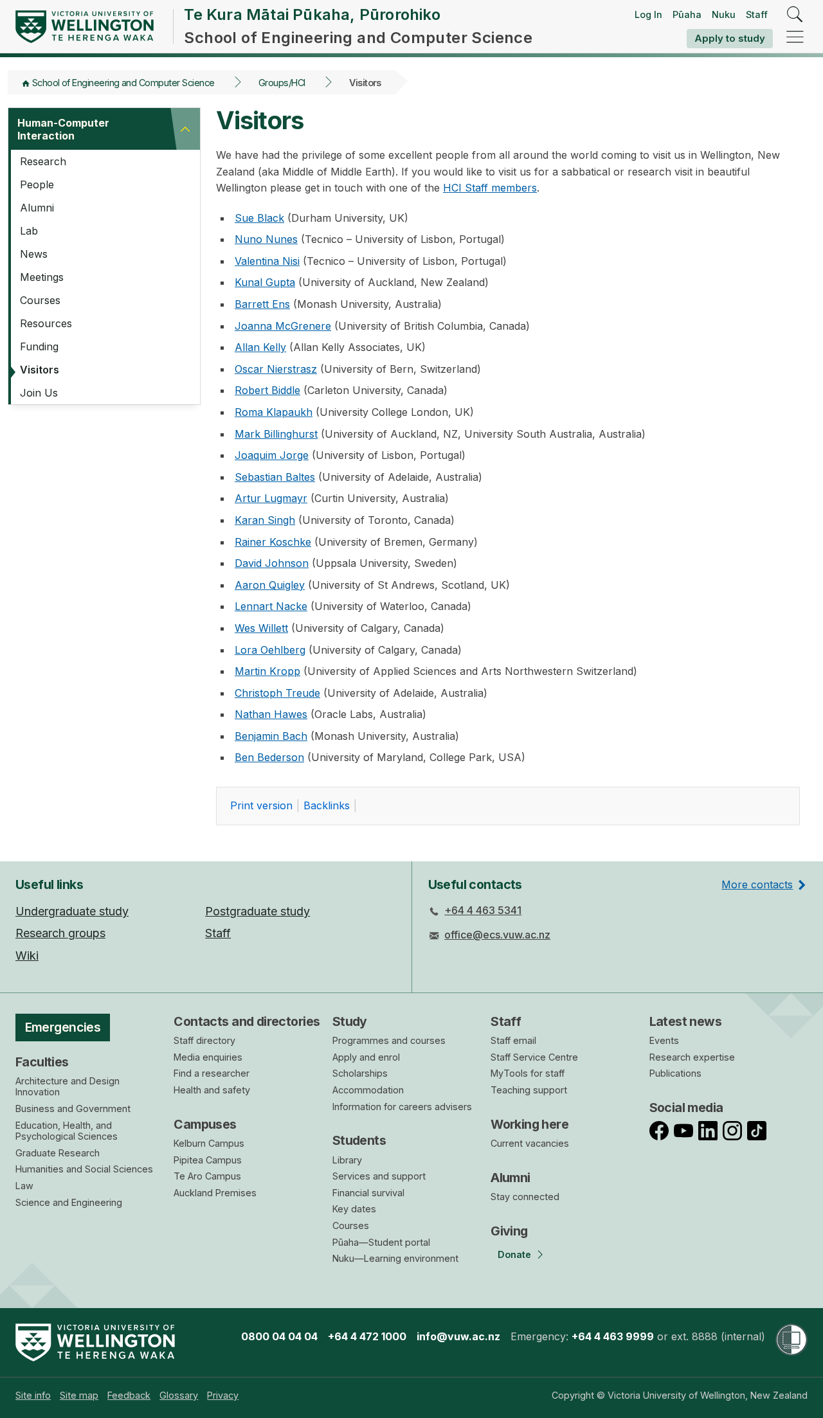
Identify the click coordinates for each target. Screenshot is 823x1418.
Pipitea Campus (208, 1159)
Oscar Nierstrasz (276, 369)
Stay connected (525, 1196)
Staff (757, 14)
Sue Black (259, 217)
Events (664, 1040)
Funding (39, 346)
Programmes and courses (389, 1040)
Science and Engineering (68, 1202)
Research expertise (692, 1057)
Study (349, 1021)
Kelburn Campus (209, 1143)
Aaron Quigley (270, 585)
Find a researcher (211, 1073)
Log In (648, 14)
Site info (33, 1395)
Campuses (205, 1124)
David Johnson (272, 563)
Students (359, 1140)
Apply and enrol (366, 1057)
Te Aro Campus (207, 1176)
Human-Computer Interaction (63, 129)
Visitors (39, 369)
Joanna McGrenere (283, 325)
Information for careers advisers (402, 1106)
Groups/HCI (281, 82)
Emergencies (63, 1027)
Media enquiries (208, 1057)
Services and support (379, 1176)
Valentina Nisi (267, 261)
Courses (40, 300)
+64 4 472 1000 (367, 1336)
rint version (261, 805)
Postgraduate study (257, 911)
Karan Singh (265, 520)
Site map (79, 1395)
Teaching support (529, 1089)
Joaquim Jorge (272, 455)
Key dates (354, 1208)
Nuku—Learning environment (395, 1258)
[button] (185, 129)
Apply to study (729, 38)
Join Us (39, 392)
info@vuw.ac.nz (458, 1336)
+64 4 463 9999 (613, 1336)
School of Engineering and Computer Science (123, 82)
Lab (29, 230)
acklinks (326, 805)
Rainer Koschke (273, 541)
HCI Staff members (490, 187)
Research (43, 161)
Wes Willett (261, 628)
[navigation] (795, 37)
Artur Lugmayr (271, 498)
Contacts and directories (247, 1021)
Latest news (685, 1021)
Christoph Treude (277, 693)
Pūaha (687, 14)
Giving (509, 1231)
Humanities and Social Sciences (84, 1168)
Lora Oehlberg (270, 649)
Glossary (178, 1395)
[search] (795, 15)
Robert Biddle (267, 390)
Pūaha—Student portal (381, 1242)
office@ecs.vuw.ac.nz (497, 934)
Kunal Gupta (265, 282)
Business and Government (73, 1108)
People (37, 184)
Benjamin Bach (271, 736)
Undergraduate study (72, 911)
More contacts (757, 884)
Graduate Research (57, 1152)
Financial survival (368, 1192)
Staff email (513, 1040)
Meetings (42, 277)
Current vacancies (530, 1143)
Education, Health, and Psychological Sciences (66, 1131)
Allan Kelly (260, 347)
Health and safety (212, 1089)
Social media (686, 1107)
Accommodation (368, 1089)
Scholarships (360, 1073)
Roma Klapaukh (273, 412)
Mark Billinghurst (276, 433)
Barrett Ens (262, 304)
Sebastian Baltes (275, 477)
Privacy (223, 1395)
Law (24, 1185)
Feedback (128, 1395)
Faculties (42, 1062)
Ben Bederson (269, 757)
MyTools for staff (528, 1073)
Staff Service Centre (534, 1057)
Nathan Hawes (271, 714)
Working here (529, 1124)
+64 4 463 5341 (482, 910)
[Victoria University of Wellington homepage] (84, 26)
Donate (514, 1254)
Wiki (27, 955)
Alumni (37, 207)
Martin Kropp (267, 671)
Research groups (60, 933)
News (34, 253)
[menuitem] (33, 1395)
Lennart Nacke (271, 606)
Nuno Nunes (266, 239)
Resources (46, 323)
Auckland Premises (215, 1192)
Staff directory (204, 1040)
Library (347, 1159)
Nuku (724, 14)
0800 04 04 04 (279, 1336)
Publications (675, 1073)
